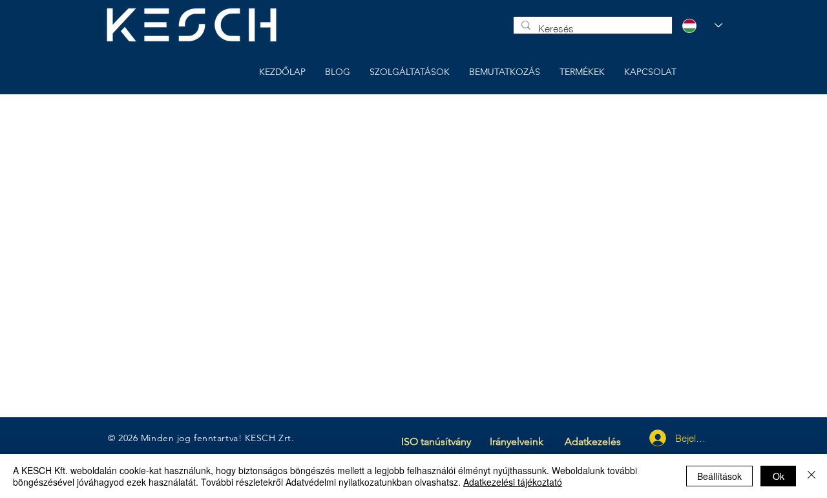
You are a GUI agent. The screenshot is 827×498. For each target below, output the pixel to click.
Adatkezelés (593, 441)
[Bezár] (811, 476)
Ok (778, 476)
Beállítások (719, 476)
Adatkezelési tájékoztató (512, 481)
